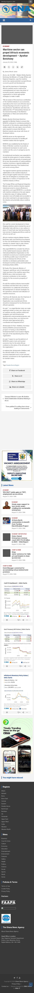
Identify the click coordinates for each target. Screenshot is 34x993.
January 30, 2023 (8, 62)
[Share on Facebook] (4, 67)
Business (4, 838)
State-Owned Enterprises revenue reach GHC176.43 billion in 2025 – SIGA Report (21, 539)
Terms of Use (5, 886)
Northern (4, 811)
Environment (5, 854)
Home (3, 877)
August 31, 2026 (8, 496)
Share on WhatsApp (18, 381)
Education (4, 849)
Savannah (4, 816)
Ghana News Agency (21, 981)
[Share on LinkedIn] (17, 67)
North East (4, 809)
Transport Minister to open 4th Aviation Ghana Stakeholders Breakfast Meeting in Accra (17, 398)
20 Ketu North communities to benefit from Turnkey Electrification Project (20, 523)
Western (4, 827)
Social (3, 869)
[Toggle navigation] (3, 20)
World (3, 874)
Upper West (5, 821)
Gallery (3, 859)
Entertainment (5, 851)
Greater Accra (5, 806)
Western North (5, 829)
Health (3, 861)
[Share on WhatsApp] (13, 67)
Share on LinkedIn (18, 387)
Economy (6, 46)
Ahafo (3, 791)
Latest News (8, 485)
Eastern (3, 804)
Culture (3, 844)
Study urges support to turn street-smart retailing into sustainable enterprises (21, 507)
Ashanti (3, 793)
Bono (3, 796)
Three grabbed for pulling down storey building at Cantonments (17, 407)
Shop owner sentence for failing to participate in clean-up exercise (21, 555)
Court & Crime (16, 550)
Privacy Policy (5, 891)
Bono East (4, 798)
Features (4, 856)
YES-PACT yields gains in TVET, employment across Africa (14, 493)
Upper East (4, 819)
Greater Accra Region (12, 365)
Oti (2, 814)
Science (3, 867)
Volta (3, 824)
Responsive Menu (31, 1)
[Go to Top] (31, 984)
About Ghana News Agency (9, 931)
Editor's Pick (22, 534)
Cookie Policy (5, 889)
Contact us (5, 986)
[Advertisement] (17, 432)
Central (3, 801)
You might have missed (13, 777)
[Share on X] (9, 67)
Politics (3, 864)
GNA (15, 62)
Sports (3, 872)
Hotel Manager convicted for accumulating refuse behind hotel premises (15, 570)
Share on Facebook (18, 370)
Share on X (18, 376)
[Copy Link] (22, 67)
